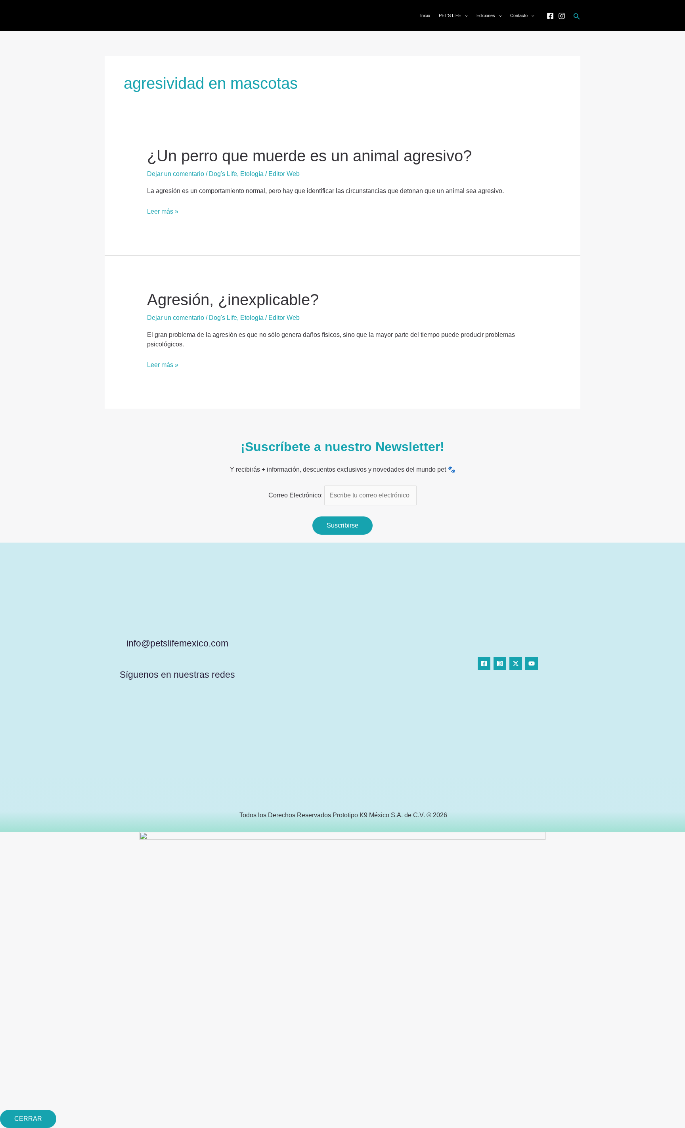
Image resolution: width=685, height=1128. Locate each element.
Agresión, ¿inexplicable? (233, 299)
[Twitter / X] (515, 663)
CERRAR (28, 1118)
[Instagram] (561, 15)
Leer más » (162, 211)
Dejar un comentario (175, 173)
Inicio (425, 15)
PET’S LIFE (450, 15)
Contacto (519, 15)
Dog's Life (223, 173)
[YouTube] (531, 663)
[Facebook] (550, 15)
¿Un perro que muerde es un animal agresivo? (309, 155)
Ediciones (485, 15)
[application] (464, 15)
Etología (252, 173)
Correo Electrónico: (296, 495)
